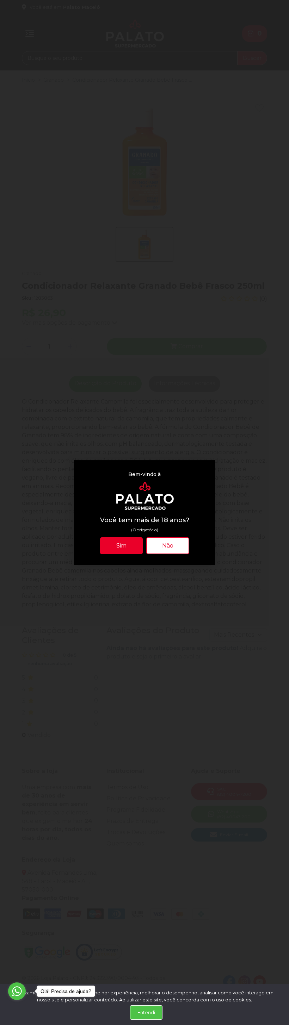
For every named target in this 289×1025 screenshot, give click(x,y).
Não (167, 545)
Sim (121, 545)
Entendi (146, 1012)
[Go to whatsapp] (17, 991)
